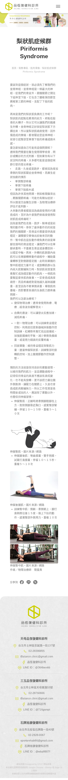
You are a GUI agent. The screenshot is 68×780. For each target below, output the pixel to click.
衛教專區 (23, 68)
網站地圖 (21, 764)
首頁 (14, 68)
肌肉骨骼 (35, 68)
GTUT (40, 764)
